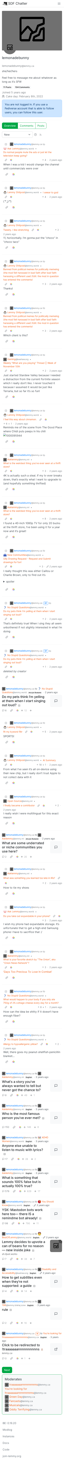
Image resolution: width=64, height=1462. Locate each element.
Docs (6, 1443)
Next (7, 1370)
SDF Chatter (17, 3)
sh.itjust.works (9, 1254)
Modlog (7, 1429)
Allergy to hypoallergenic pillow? (20, 1044)
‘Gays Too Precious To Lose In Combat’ (27, 971)
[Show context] (6, 159)
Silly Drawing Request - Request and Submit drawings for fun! (27, 560)
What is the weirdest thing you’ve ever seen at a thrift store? (32, 465)
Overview (10, 125)
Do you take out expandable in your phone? (26, 916)
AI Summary (49, 760)
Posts (40, 125)
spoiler (10, 581)
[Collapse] (6, 144)
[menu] (59, 3)
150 (7, 1127)
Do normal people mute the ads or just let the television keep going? (27, 154)
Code (6, 1449)
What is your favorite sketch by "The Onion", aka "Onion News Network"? (29, 961)
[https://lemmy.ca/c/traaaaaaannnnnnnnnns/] (56, 1349)
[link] (11, 159)
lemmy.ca (7, 1353)
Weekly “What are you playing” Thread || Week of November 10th (29, 365)
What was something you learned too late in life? (29, 878)
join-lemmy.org (12, 1456)
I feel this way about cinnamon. (20, 419)
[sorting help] (35, 134)
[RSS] (40, 134)
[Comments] (56, 701)
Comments (26, 125)
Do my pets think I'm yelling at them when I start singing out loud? (29, 613)
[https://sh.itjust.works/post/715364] (56, 1246)
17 (6, 1159)
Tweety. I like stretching (16, 229)
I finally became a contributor (19, 805)
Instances (8, 1436)
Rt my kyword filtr (12, 731)
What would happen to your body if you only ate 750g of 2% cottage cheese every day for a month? (31, 1001)
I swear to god (50, 192)
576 (7, 1191)
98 (6, 1223)
